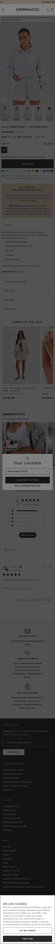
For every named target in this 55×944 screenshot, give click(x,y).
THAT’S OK (27, 938)
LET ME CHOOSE (28, 930)
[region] (27, 919)
